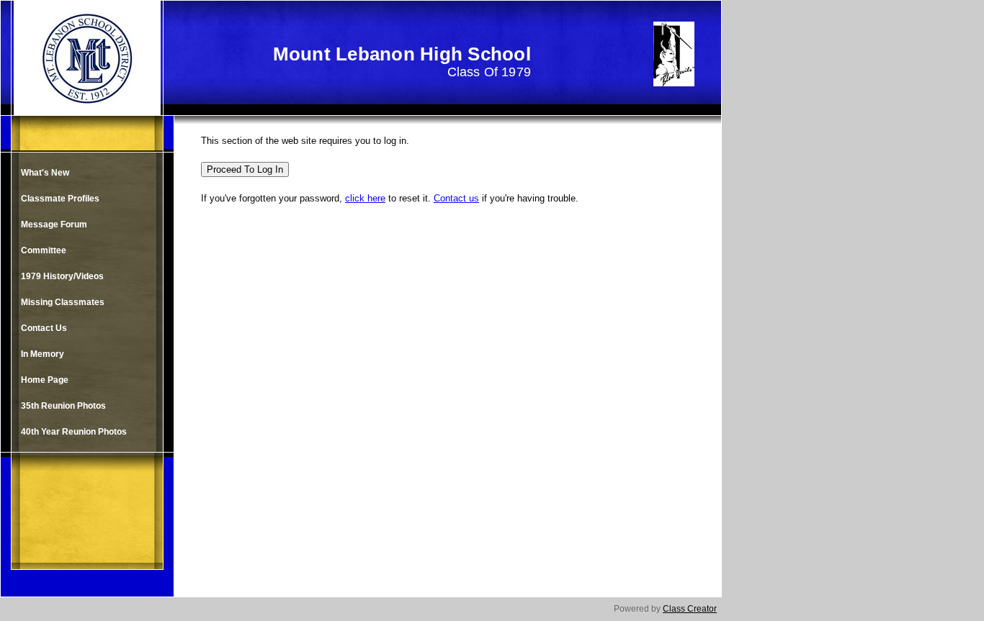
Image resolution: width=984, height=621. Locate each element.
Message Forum (54, 224)
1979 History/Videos (62, 276)
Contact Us (44, 328)
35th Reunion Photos (63, 406)
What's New (45, 173)
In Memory (42, 354)
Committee (43, 250)
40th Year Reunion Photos (74, 432)
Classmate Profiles (60, 199)
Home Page (44, 380)
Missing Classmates (62, 302)
